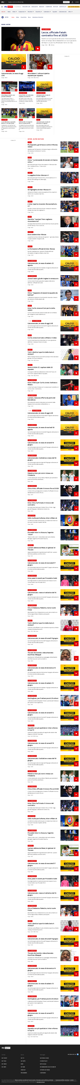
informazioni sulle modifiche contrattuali (44, 1079)
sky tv (22, 1058)
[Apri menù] (2, 7)
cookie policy (44, 1061)
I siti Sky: (3, 1054)
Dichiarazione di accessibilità (48, 1067)
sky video (4, 1064)
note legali (43, 1064)
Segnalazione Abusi (41, 1082)
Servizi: (22, 1054)
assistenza (67, 1079)
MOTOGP (55, 6)
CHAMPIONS (49, 6)
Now (22, 1064)
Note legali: (42, 1054)
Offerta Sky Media (45, 1069)
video (17, 17)
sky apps (23, 1061)
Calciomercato (63, 11)
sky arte (4, 1067)
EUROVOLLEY (62, 6)
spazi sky (23, 1069)
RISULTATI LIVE (26, 6)
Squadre (55, 11)
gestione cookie (44, 1058)
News (9, 11)
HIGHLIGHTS (34, 6)
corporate (43, 1072)
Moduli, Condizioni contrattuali (21, 1079)
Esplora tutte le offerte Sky (15, 2)
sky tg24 (4, 1061)
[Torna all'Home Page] (8, 7)
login (77, 2)
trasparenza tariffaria (60, 1079)
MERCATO (41, 6)
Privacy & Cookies (32, 1079)
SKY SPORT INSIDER (73, 6)
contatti (72, 1079)
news (13, 17)
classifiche (23, 17)
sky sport (4, 1058)
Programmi (24, 1072)
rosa (29, 17)
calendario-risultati (37, 17)
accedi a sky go (72, 1054)
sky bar (23, 1067)
